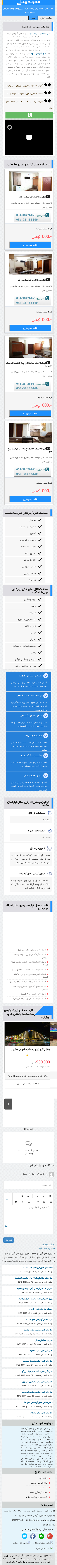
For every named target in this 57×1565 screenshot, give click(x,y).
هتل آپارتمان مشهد (47, 1248)
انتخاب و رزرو (30, 245)
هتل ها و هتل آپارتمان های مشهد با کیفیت (33, 1278)
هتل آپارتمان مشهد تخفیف (40, 1350)
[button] (8, 1104)
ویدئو (22, 1196)
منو (33, 18)
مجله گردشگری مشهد (38, 1492)
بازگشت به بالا (48, 1244)
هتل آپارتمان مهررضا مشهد (39, 33)
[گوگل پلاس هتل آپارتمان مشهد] (49, 1536)
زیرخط (37, 1196)
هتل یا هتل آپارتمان (43, 1340)
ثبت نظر (8, 1240)
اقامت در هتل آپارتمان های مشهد (37, 1267)
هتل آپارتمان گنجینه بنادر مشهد (38, 1329)
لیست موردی (50, 1201)
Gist (16, 1201)
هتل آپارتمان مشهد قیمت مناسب (37, 1361)
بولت (38, 1201)
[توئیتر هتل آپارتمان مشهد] (24, 1536)
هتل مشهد (43, 1478)
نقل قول (29, 1201)
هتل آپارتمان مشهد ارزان (41, 1412)
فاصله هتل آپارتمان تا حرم (40, 1309)
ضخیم (50, 1196)
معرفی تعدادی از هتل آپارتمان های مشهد (34, 1288)
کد (22, 1201)
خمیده (43, 1196)
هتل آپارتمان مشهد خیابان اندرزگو (37, 1371)
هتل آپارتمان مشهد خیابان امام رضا (36, 1392)
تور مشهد (43, 1487)
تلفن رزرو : (30, 217)
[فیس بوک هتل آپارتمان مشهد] (32, 1536)
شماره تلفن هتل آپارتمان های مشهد (36, 1402)
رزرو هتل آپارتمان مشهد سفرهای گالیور (35, 1298)
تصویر (28, 1196)
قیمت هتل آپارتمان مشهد (37, 1497)
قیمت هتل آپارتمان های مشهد (39, 1319)
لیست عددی (44, 1201)
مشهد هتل (46, 18)
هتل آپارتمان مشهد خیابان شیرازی (37, 1381)
